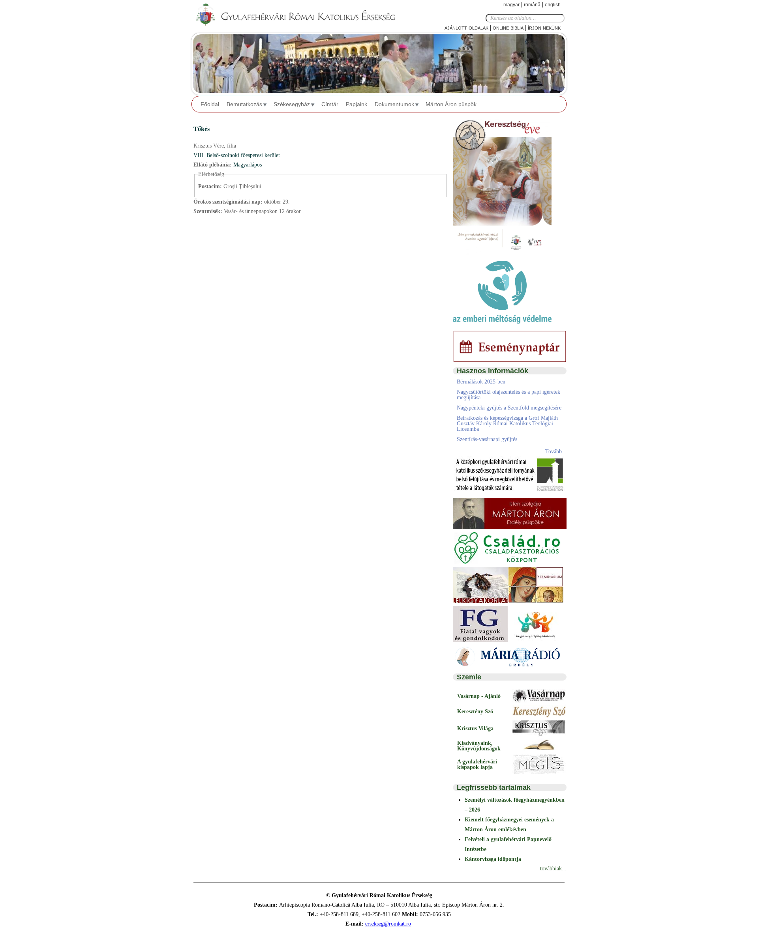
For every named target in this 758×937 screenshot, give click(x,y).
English (553, 4)
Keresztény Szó (475, 711)
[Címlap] (302, 15)
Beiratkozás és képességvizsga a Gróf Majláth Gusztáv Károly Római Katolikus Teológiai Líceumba (507, 423)
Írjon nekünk (544, 27)
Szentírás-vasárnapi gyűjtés (487, 439)
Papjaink (356, 104)
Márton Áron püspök (451, 104)
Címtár (329, 104)
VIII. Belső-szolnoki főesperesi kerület (236, 155)
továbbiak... (553, 869)
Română (532, 4)
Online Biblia (508, 27)
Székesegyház (292, 104)
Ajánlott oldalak (466, 27)
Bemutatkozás (244, 104)
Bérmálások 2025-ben (481, 382)
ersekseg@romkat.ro (388, 924)
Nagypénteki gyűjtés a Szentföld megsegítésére (509, 408)
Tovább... (556, 451)
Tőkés (201, 129)
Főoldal (210, 104)
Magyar (511, 4)
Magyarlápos (247, 165)
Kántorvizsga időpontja (493, 859)
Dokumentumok (394, 104)
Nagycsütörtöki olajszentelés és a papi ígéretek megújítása (508, 394)
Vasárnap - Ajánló (479, 696)
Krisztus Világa (475, 728)
